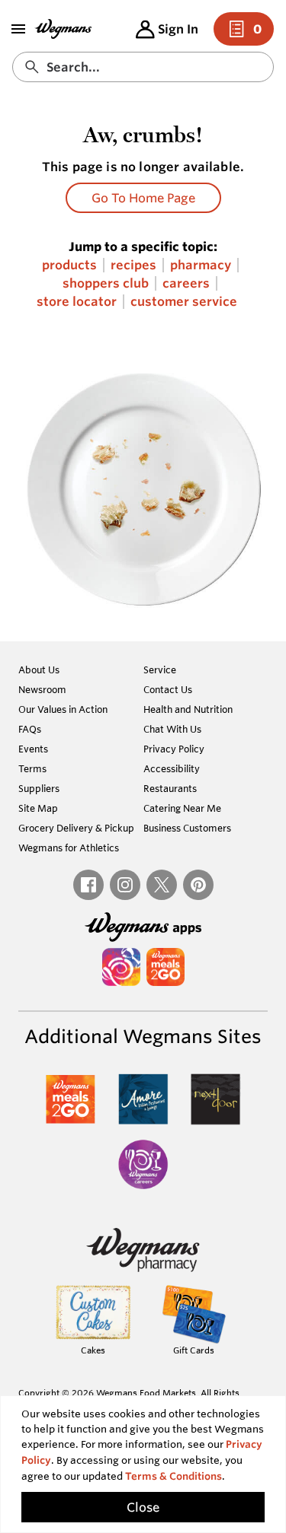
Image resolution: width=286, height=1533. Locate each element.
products (69, 265)
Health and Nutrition (188, 709)
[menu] (18, 29)
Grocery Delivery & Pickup (76, 828)
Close (143, 1507)
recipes (133, 265)
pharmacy (200, 265)
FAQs (29, 729)
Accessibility (171, 768)
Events (33, 749)
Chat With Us (172, 729)
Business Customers (187, 828)
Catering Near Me (182, 808)
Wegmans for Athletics (68, 847)
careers (186, 283)
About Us (38, 669)
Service (159, 669)
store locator (77, 301)
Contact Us (167, 689)
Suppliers (38, 788)
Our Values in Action (63, 709)
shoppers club (106, 283)
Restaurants (170, 788)
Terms (32, 768)
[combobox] (143, 67)
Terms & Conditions (173, 1476)
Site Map (38, 808)
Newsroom (42, 689)
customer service (183, 301)
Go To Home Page (143, 197)
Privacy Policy (173, 749)
